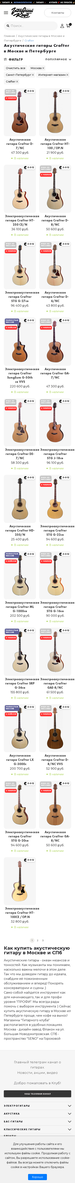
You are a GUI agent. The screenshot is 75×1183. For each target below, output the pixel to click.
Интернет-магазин (52, 75)
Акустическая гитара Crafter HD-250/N (20, 530)
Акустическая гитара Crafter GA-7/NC (55, 373)
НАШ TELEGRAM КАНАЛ (37, 1093)
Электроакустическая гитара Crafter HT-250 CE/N (20, 220)
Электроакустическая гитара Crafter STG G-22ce (55, 530)
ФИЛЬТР (16, 59)
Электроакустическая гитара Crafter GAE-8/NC (55, 683)
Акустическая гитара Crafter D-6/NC (55, 297)
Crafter (10, 81)
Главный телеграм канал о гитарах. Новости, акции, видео (37, 1067)
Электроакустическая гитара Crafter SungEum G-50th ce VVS (20, 375)
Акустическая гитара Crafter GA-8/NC (55, 836)
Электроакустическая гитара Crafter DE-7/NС (20, 454)
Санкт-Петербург (18, 75)
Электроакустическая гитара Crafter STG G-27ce (20, 297)
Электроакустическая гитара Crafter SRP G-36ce (20, 683)
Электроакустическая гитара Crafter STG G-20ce (20, 836)
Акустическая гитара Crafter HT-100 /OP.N (55, 144)
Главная (9, 35)
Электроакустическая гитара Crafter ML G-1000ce (20, 607)
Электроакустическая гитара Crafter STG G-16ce (55, 607)
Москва (36, 68)
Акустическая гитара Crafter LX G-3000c (20, 760)
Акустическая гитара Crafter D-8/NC (55, 220)
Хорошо (37, 1177)
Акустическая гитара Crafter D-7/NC (19, 144)
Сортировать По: (56, 59)
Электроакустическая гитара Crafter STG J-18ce (55, 454)
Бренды (10, 1136)
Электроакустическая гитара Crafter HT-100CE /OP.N (20, 912)
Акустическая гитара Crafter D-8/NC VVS (55, 760)
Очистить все (15, 68)
